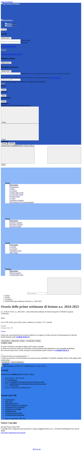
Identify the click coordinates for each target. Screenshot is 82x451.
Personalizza (6, 341)
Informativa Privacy (11, 403)
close (3, 165)
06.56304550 (12, 380)
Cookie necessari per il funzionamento (14, 356)
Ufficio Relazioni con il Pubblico (16, 405)
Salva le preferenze (17, 362)
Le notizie (8, 299)
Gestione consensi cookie (13, 413)
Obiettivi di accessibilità (13, 409)
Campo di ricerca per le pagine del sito (14, 293)
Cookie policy (10, 399)
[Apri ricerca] (64, 155)
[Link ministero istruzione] (10, 4)
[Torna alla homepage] (41, 146)
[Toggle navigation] (18, 155)
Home (7, 295)
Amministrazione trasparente (14, 415)
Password (24, 42)
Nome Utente (25, 40)
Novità (7, 297)
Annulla (4, 143)
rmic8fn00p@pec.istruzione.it (27, 384)
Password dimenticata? (8, 46)
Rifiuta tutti (18, 341)
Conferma (11, 143)
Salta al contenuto (7, 2)
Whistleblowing (10, 411)
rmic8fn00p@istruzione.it (27, 382)
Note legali (8, 401)
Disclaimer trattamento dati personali (13, 433)
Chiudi (4, 90)
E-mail (23, 73)
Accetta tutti (33, 341)
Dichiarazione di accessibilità (15, 407)
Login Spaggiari (55, 77)
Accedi (4, 29)
